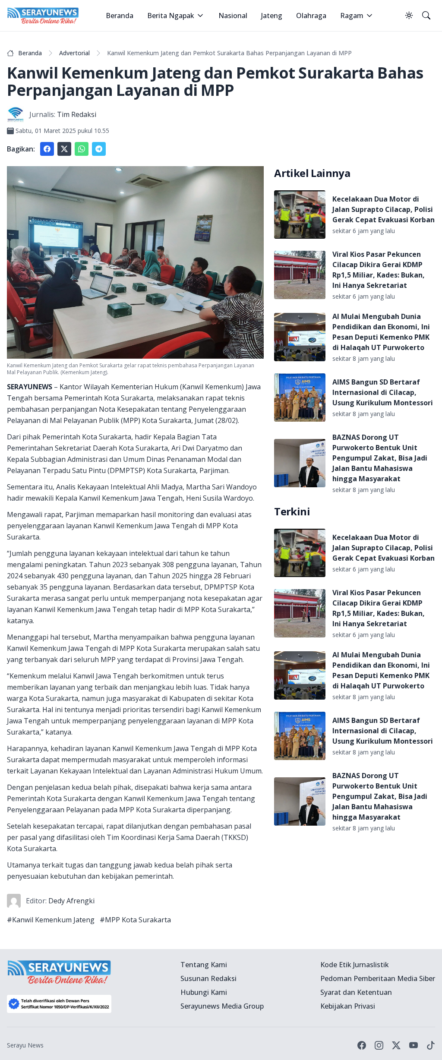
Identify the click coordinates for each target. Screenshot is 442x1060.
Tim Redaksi (76, 114)
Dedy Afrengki (71, 900)
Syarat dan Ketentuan (356, 992)
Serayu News (25, 1045)
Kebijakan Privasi (347, 1006)
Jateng (271, 15)
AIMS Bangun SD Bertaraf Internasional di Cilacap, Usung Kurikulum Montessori (382, 392)
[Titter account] (396, 1045)
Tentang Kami (203, 964)
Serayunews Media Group (222, 1006)
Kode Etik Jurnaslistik (354, 964)
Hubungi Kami (203, 992)
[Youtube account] (413, 1045)
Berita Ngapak (170, 15)
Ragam (351, 15)
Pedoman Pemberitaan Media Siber (377, 978)
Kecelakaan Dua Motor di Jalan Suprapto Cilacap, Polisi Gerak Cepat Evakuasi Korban (383, 209)
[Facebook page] (361, 1045)
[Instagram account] (379, 1045)
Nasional (232, 15)
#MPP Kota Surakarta (135, 919)
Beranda (119, 15)
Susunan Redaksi (208, 978)
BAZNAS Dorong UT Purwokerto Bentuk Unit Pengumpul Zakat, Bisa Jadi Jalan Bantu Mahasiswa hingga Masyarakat (379, 457)
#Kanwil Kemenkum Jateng (51, 919)
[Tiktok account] (430, 1045)
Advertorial (74, 53)
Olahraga (311, 15)
